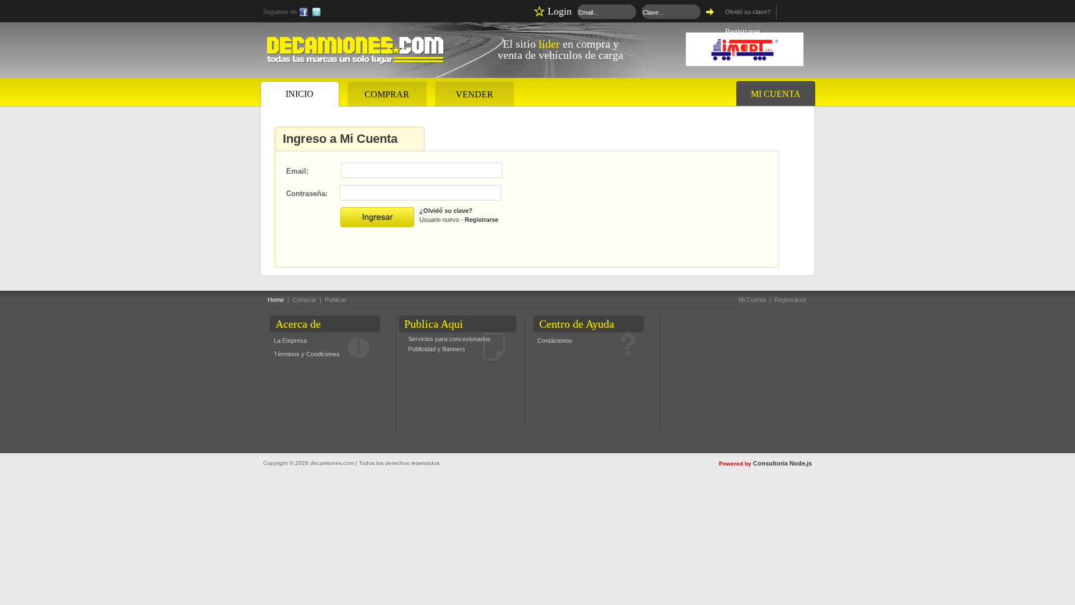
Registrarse (481, 219)
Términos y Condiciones (307, 354)
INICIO (300, 94)
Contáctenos (555, 340)
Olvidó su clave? (747, 11)
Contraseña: (307, 193)
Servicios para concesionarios (449, 339)
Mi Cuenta (752, 299)
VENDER (474, 94)
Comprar (304, 299)
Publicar (336, 299)
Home (276, 299)
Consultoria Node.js (782, 463)
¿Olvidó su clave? (446, 210)
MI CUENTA (776, 94)
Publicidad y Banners (436, 349)
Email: (297, 171)
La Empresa (290, 340)
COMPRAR (386, 94)
